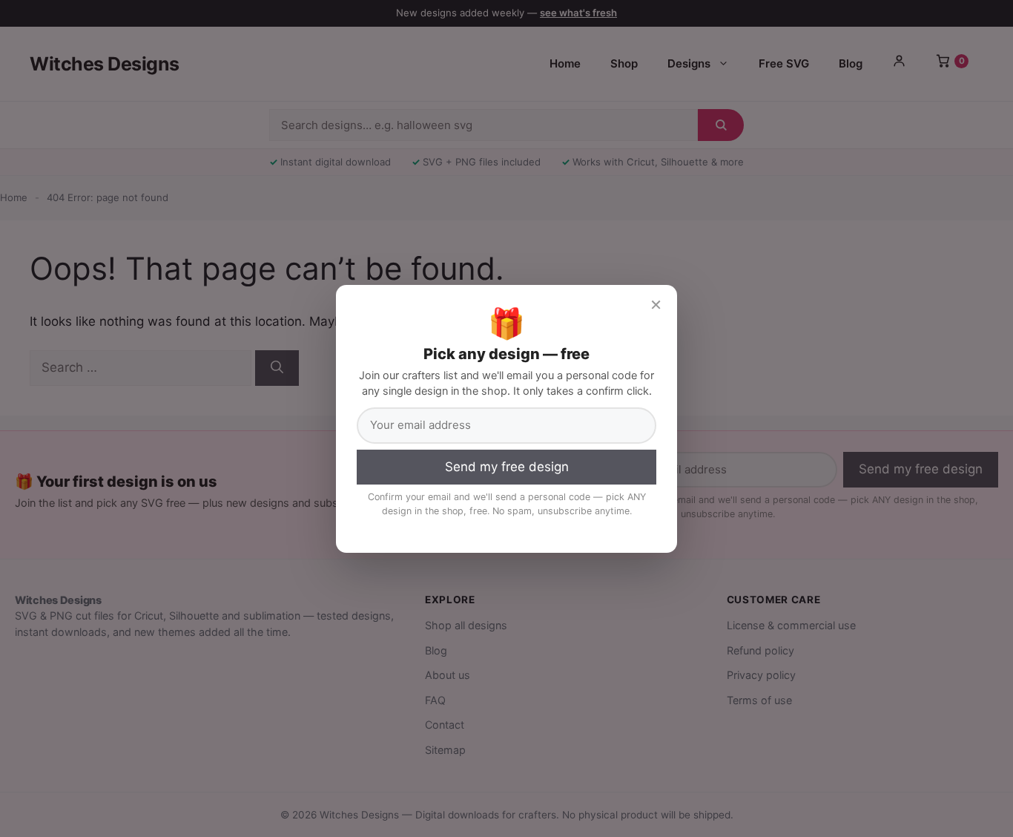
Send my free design (507, 466)
